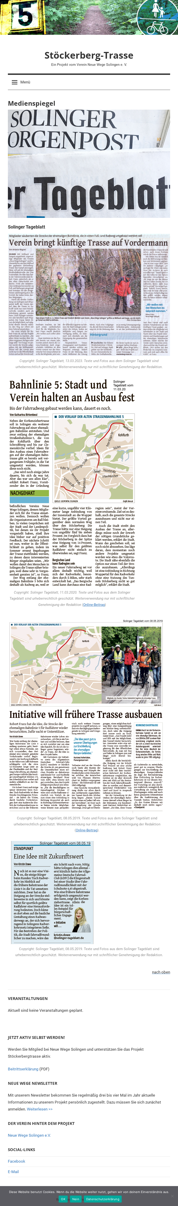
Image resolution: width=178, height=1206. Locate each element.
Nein (75, 1199)
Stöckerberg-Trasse (89, 55)
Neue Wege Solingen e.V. (29, 1135)
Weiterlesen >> (40, 1109)
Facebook (16, 1161)
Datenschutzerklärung (102, 1199)
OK (63, 1199)
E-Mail (13, 1171)
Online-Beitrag (94, 605)
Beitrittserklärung (23, 1069)
